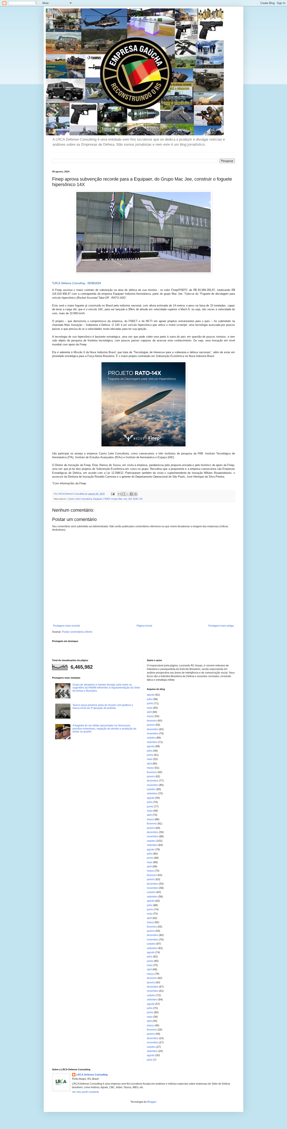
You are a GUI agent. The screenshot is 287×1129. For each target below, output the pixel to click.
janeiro (151, 724)
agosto (151, 694)
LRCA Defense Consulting (92, 1074)
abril (149, 712)
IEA (130, 499)
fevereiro (152, 720)
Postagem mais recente (66, 625)
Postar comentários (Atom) (77, 631)
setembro (152, 742)
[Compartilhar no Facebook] (131, 494)
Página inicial (144, 625)
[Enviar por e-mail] (119, 494)
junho (150, 703)
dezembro (152, 729)
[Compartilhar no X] (127, 494)
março (150, 716)
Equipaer (97, 499)
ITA (140, 499)
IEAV (135, 499)
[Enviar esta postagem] (112, 494)
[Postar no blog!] (123, 494)
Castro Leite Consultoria (79, 499)
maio (150, 707)
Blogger (151, 1101)
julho (150, 699)
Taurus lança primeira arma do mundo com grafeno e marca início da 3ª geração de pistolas (102, 707)
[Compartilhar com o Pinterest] (135, 494)
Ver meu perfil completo (85, 1091)
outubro (151, 737)
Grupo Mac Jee (119, 499)
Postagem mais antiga (221, 625)
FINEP (106, 499)
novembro (152, 733)
